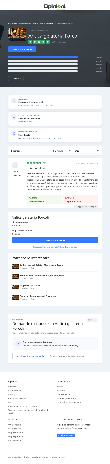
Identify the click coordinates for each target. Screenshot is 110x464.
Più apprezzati (14, 428)
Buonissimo (37, 168)
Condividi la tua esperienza (69, 402)
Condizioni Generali (17, 398)
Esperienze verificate (66, 398)
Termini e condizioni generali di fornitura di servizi (28, 412)
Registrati (61, 390)
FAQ (10, 402)
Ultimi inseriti (14, 424)
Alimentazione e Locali (27, 23)
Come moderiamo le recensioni (22, 406)
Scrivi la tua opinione (22, 49)
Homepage (12, 23)
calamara (15, 171)
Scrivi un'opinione (66, 435)
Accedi (104, 4)
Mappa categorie (16, 432)
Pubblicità (12, 386)
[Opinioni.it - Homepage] (55, 5)
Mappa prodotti (15, 436)
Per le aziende (14, 440)
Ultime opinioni (64, 394)
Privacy (11, 394)
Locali (41, 23)
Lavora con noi (15, 390)
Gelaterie (49, 23)
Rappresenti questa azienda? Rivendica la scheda (55, 246)
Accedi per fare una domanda (30, 356)
